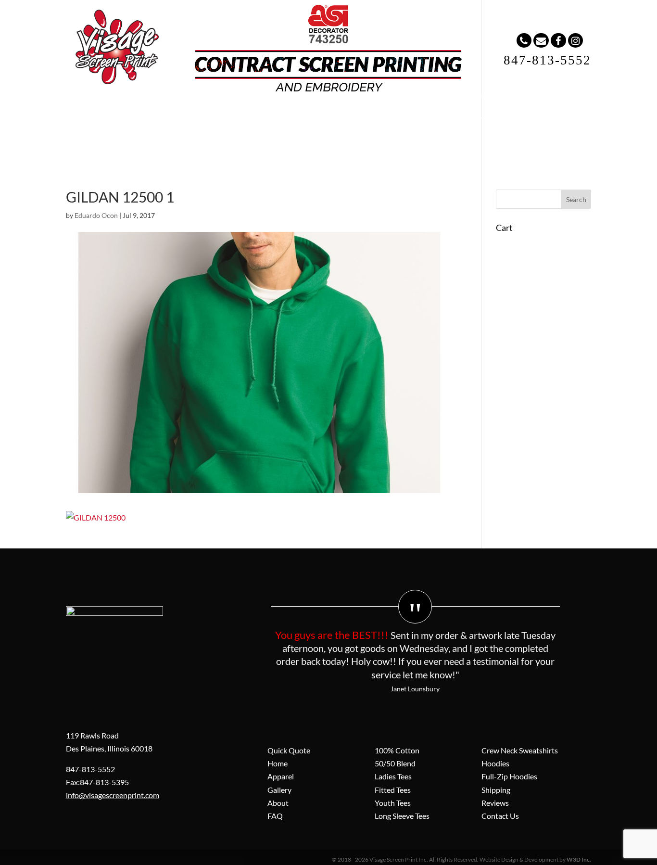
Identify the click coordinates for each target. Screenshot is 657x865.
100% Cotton (397, 750)
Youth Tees (393, 802)
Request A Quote (465, 115)
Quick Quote (288, 750)
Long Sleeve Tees (402, 815)
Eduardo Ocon (96, 215)
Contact (395, 115)
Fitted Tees (393, 789)
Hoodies (495, 763)
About (303, 115)
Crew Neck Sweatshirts (519, 750)
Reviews (495, 802)
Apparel (200, 115)
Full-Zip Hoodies (509, 776)
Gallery (253, 115)
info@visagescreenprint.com (112, 795)
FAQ (347, 115)
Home (149, 115)
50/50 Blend (395, 763)
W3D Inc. (579, 859)
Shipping (495, 789)
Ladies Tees (393, 776)
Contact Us (500, 815)
